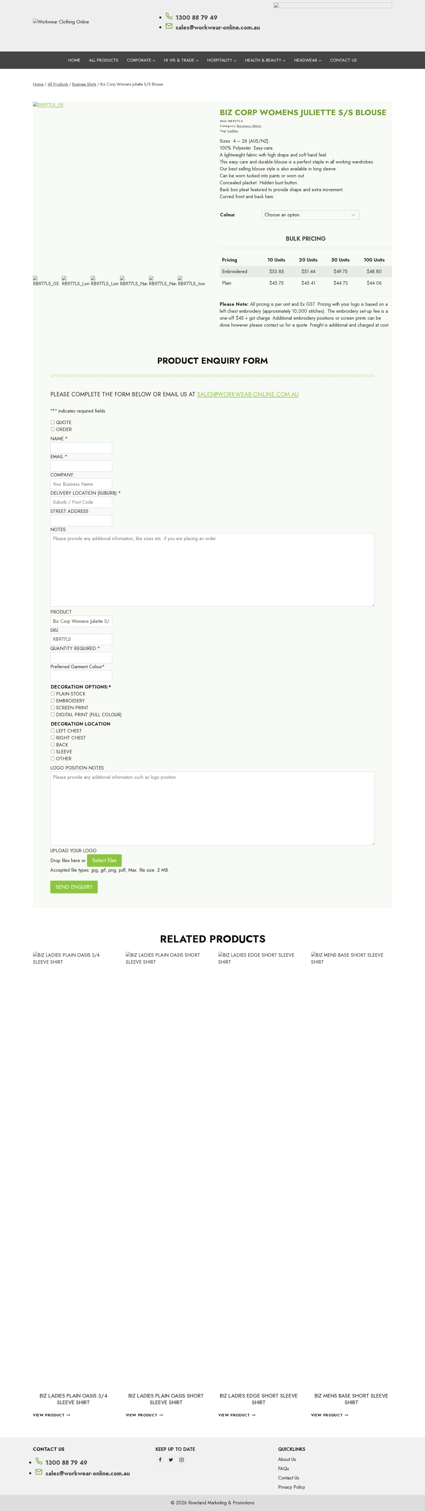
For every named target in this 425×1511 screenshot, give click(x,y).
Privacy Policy (291, 1487)
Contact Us (343, 60)
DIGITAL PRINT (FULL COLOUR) (89, 714)
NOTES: (58, 529)
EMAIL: (58, 456)
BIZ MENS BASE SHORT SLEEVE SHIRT (351, 1399)
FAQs (283, 1468)
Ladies (233, 130)
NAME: (59, 438)
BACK (62, 744)
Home (74, 60)
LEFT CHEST (69, 731)
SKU (54, 630)
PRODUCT (61, 612)
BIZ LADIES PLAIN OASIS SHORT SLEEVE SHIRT (166, 1399)
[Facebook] (160, 1459)
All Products (103, 60)
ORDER (64, 429)
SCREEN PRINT (72, 707)
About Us (287, 1459)
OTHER (63, 758)
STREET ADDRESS (69, 511)
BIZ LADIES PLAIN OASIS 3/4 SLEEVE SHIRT (74, 1399)
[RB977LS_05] (119, 188)
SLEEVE (64, 751)
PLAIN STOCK (70, 694)
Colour (227, 214)
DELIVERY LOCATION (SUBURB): (85, 493)
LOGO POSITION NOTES (77, 768)
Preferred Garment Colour (77, 666)
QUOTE (63, 422)
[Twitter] (170, 1459)
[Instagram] (181, 1459)
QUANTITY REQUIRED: (75, 648)
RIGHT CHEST (71, 738)
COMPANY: (62, 475)
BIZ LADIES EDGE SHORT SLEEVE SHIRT (259, 1399)
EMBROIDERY (70, 700)
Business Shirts (249, 126)
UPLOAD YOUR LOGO (73, 850)
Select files (104, 860)
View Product (49, 1415)
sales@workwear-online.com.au (248, 394)
